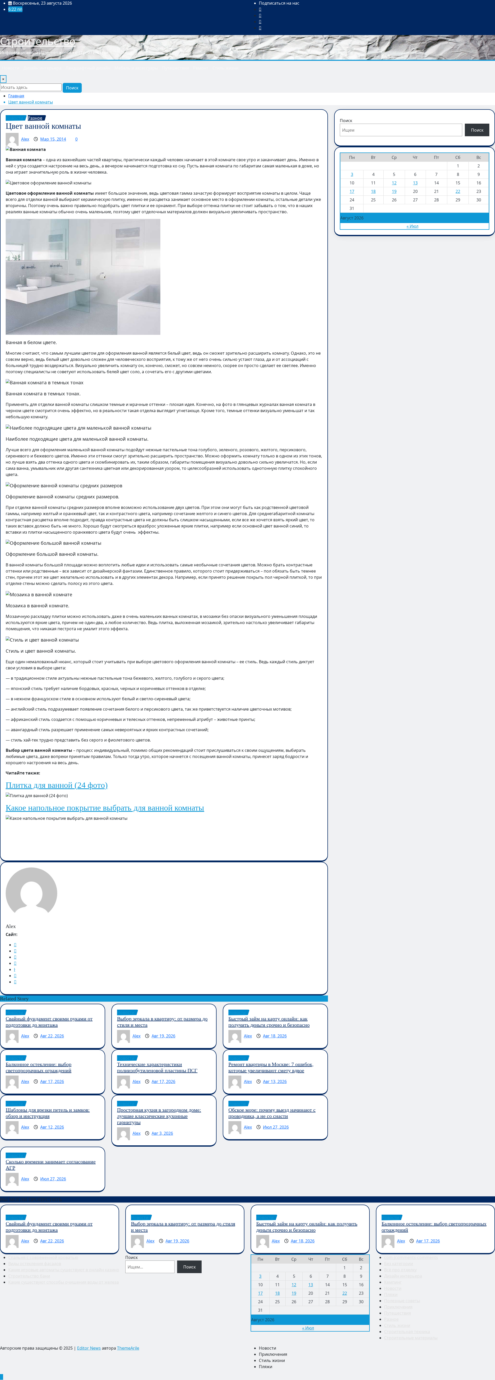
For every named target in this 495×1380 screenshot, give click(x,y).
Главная (16, 96)
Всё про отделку (400, 1270)
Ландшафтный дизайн (87, 68)
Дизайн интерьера (42, 68)
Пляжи (391, 1294)
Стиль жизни (225, 68)
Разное (391, 1319)
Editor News (89, 1348)
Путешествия (175, 68)
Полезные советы (402, 1301)
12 (394, 183)
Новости (10, 68)
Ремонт (200, 68)
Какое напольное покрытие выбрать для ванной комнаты (105, 807)
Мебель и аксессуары (136, 68)
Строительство (38, 41)
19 (394, 191)
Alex (25, 139)
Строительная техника (407, 1331)
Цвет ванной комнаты (30, 102)
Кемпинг (393, 1282)
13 (415, 183)
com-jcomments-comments (411, 1257)
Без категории (398, 1263)
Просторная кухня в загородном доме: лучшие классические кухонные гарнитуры (159, 1116)
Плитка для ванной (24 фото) (57, 785)
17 (352, 191)
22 (458, 191)
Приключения (398, 1307)
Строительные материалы (411, 1338)
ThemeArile (128, 1348)
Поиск (72, 88)
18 (373, 191)
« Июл (412, 226)
